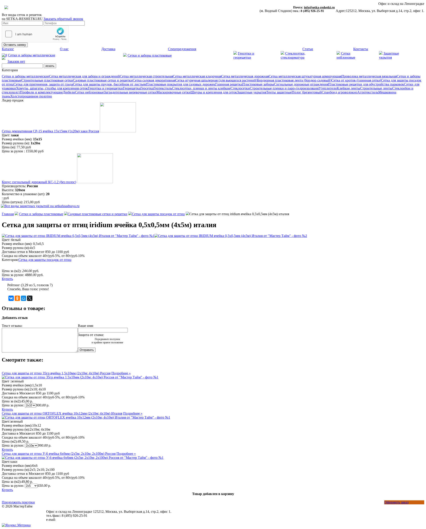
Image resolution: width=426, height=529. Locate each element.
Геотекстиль (163, 88)
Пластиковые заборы (258, 84)
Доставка (108, 49)
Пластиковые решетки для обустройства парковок (366, 84)
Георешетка (131, 88)
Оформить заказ (396, 502)
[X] (29, 298)
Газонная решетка (228, 84)
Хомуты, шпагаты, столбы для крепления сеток (52, 88)
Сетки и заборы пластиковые (150, 55)
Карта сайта (11, 514)
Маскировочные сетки (173, 92)
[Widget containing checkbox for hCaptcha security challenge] (35, 34)
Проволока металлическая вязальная (369, 76)
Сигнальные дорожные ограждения (301, 84)
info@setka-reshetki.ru (319, 7)
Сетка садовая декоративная (154, 80)
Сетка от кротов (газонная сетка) (356, 80)
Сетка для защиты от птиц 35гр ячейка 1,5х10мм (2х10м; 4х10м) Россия (56, 373)
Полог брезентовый (307, 92)
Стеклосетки (240, 88)
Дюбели (69, 92)
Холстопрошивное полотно (31, 96)
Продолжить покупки (18, 502)
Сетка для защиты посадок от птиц (158, 214)
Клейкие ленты (348, 88)
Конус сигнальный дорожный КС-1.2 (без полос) (39, 182)
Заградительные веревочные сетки (130, 92)
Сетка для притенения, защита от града (43, 84)
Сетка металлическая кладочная (197, 76)
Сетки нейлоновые (89, 92)
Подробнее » (121, 373)
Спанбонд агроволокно (339, 92)
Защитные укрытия (251, 92)
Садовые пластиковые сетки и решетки (103, 80)
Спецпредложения (182, 49)
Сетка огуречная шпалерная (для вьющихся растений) (216, 80)
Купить (7, 279)
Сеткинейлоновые (346, 55)
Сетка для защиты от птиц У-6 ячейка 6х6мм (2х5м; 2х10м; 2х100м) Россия (59, 453)
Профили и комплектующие (41, 92)
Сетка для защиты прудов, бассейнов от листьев (109, 84)
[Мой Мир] (23, 298)
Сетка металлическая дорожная (245, 76)
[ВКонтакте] (11, 298)
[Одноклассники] (17, 298)
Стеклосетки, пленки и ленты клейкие (201, 88)
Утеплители (328, 88)
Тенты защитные (279, 92)
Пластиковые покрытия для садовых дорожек (180, 84)
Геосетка (147, 88)
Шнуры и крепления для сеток (214, 92)
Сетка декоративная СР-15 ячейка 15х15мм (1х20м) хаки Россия (50, 131)
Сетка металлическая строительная (146, 76)
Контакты (360, 49)
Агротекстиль (367, 92)
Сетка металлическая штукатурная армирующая (305, 76)
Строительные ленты (376, 88)
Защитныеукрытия (389, 55)
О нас (64, 49)
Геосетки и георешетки (243, 55)
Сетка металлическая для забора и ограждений (84, 76)
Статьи (307, 49)
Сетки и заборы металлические (31, 55)
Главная (8, 214)
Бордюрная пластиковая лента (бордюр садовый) (294, 80)
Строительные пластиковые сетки (47, 80)
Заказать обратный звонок (63, 19)
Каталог (8, 49)
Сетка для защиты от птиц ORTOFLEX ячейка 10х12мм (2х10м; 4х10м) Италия (62, 413)
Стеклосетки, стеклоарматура (293, 55)
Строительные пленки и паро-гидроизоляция (284, 88)
